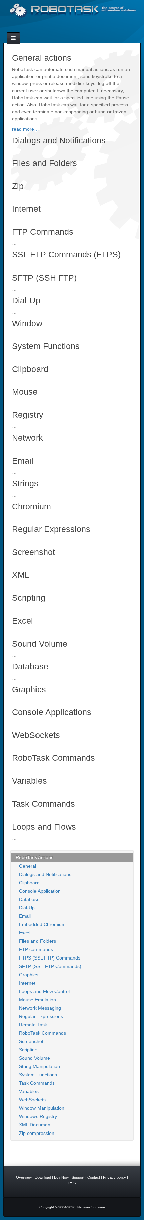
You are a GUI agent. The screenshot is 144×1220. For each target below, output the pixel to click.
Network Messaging (40, 1008)
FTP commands (36, 949)
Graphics (28, 974)
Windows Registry (38, 1116)
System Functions (38, 1074)
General (27, 866)
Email (63, 28)
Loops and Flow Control (44, 991)
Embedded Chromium (42, 924)
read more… (25, 129)
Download (43, 1177)
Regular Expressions (41, 1016)
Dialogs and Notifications (45, 874)
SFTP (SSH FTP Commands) (50, 966)
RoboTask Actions (34, 857)
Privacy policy (114, 1177)
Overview (24, 1177)
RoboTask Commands (42, 1033)
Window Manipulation (41, 1108)
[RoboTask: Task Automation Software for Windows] (72, 10)
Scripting (28, 1049)
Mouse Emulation (37, 999)
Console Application (40, 891)
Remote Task (33, 1024)
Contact (93, 1177)
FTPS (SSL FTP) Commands (49, 958)
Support (78, 1177)
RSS (81, 28)
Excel (24, 932)
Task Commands (37, 1083)
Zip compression (36, 1133)
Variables (29, 1091)
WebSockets (32, 1099)
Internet (27, 983)
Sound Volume (34, 1058)
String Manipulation (39, 1066)
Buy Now (61, 1177)
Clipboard (29, 882)
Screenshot (31, 1041)
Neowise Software (91, 1207)
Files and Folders (37, 941)
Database (29, 899)
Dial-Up (27, 907)
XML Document (35, 1124)
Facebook (72, 28)
